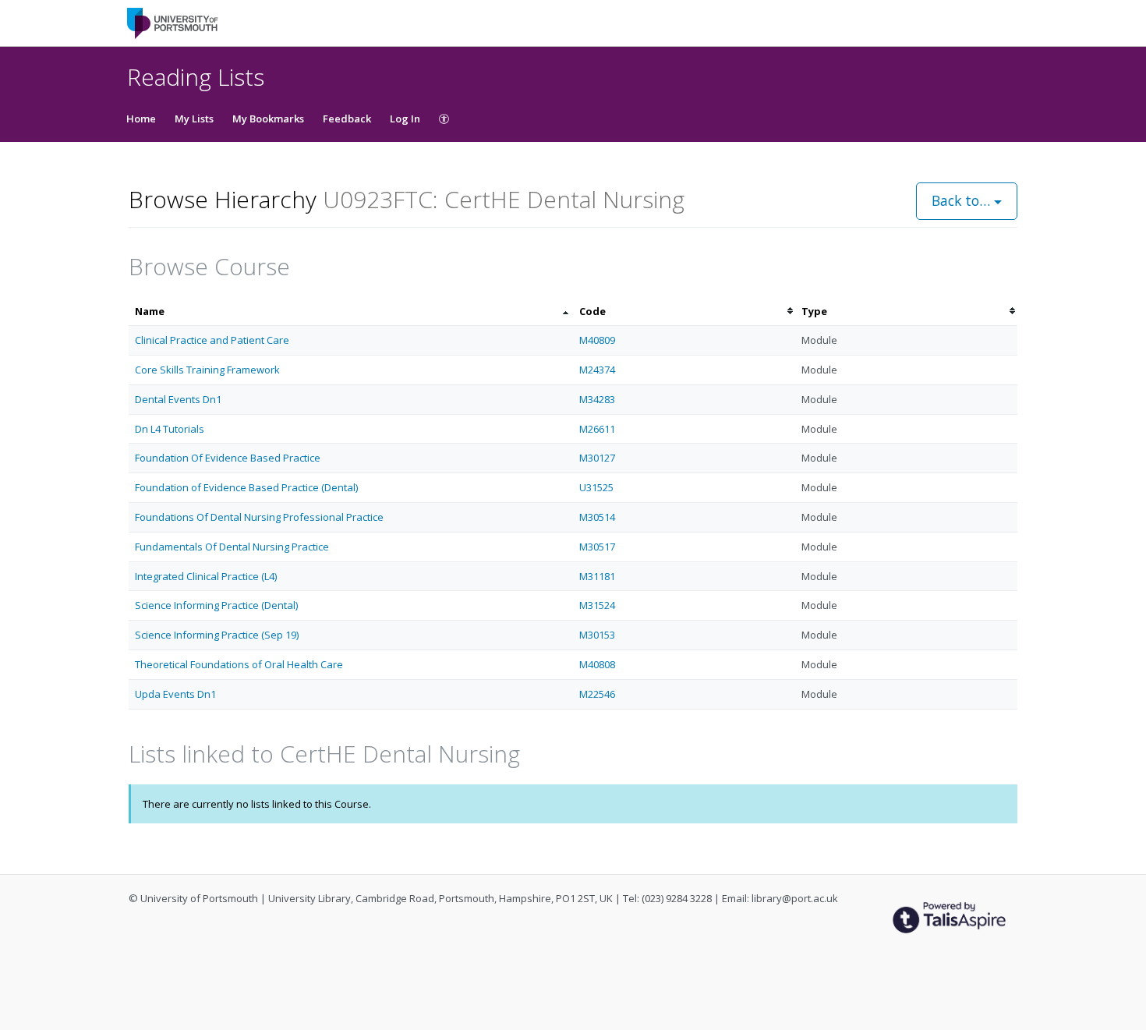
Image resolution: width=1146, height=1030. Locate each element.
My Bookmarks (268, 118)
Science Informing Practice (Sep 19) (217, 635)
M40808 (597, 664)
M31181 (597, 576)
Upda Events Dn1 (175, 694)
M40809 (597, 340)
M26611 (597, 429)
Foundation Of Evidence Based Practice (227, 458)
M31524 (597, 605)
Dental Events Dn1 (178, 399)
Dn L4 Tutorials (169, 429)
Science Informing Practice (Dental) (216, 605)
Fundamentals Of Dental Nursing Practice (232, 547)
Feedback (347, 118)
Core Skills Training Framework (207, 370)
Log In (405, 118)
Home (141, 118)
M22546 (597, 694)
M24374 (597, 370)
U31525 (596, 487)
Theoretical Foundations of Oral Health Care (239, 664)
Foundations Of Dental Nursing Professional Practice (259, 517)
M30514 (597, 517)
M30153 (597, 635)
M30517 (597, 547)
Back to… (963, 200)
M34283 (597, 399)
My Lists (194, 118)
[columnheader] (351, 311)
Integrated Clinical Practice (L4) (206, 576)
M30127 (597, 458)
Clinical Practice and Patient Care (212, 340)
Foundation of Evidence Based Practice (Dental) (246, 487)
